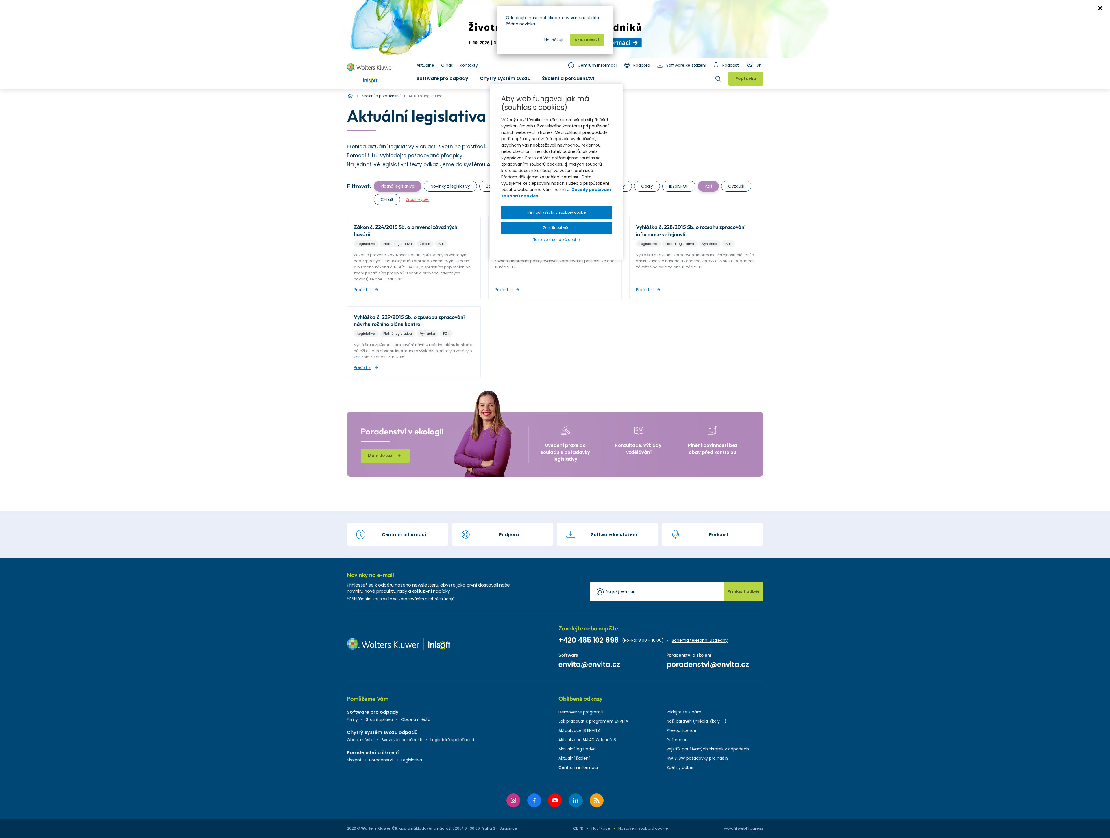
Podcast (730, 65)
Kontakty (469, 65)
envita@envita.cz (589, 664)
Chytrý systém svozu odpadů (382, 732)
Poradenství (381, 760)
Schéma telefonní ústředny (700, 640)
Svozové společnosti (402, 740)
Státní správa (379, 719)
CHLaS (387, 199)
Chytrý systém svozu (505, 78)
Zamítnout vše (556, 227)
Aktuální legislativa (577, 749)
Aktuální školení (574, 758)
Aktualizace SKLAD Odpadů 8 (587, 740)
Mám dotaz (380, 455)
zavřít (1100, 8)
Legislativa (411, 760)
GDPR (578, 828)
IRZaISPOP (679, 186)
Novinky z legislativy (450, 186)
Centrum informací (597, 65)
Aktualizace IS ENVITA (579, 730)
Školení (354, 760)
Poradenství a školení (373, 752)
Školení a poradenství (568, 78)
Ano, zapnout (587, 39)
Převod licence (681, 730)
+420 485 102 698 (588, 640)
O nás (447, 65)
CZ (750, 65)
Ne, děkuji (553, 40)
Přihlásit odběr (744, 591)
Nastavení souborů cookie (643, 828)
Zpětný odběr (680, 767)
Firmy (352, 719)
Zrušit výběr (417, 199)
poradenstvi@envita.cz (708, 664)
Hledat (718, 79)
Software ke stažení (686, 65)
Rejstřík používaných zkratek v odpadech (708, 749)
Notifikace (600, 828)
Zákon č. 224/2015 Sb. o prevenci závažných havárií (405, 231)
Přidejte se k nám (684, 712)
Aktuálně (425, 65)
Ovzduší (736, 186)
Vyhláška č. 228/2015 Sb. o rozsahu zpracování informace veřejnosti (690, 231)
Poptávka (745, 79)
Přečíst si (362, 290)
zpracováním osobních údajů (426, 599)
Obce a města (415, 719)
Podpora (641, 65)
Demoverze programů (580, 712)
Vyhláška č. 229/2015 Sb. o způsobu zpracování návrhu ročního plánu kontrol (409, 321)
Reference (677, 740)
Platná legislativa (398, 186)
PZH (708, 186)
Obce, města (360, 740)
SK (759, 65)
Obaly (647, 186)
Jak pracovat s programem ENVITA (593, 721)
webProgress (750, 828)
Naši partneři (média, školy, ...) (696, 721)
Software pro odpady (442, 78)
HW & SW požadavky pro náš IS (697, 758)
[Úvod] (350, 96)
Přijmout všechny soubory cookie (556, 212)
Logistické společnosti (452, 740)
